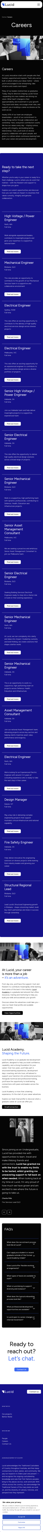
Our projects (7, 1414)
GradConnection (11, 1107)
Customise (21, 1522)
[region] (21, 1515)
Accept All (21, 1517)
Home (4, 17)
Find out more (12, 251)
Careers (5, 1441)
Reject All (21, 1527)
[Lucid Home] (8, 4)
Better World (7, 1417)
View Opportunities (12, 1013)
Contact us (34, 1392)
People (5, 1438)
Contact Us (21, 1369)
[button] (38, 5)
